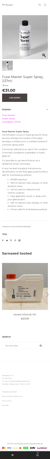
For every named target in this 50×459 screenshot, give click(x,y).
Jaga (4, 234)
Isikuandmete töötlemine (12, 396)
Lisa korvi (14, 97)
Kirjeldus (6, 109)
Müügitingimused (9, 392)
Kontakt (5, 405)
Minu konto (6, 401)
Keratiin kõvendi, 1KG (25, 314)
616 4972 (8, 378)
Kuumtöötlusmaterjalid (21, 226)
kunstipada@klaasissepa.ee (19, 381)
